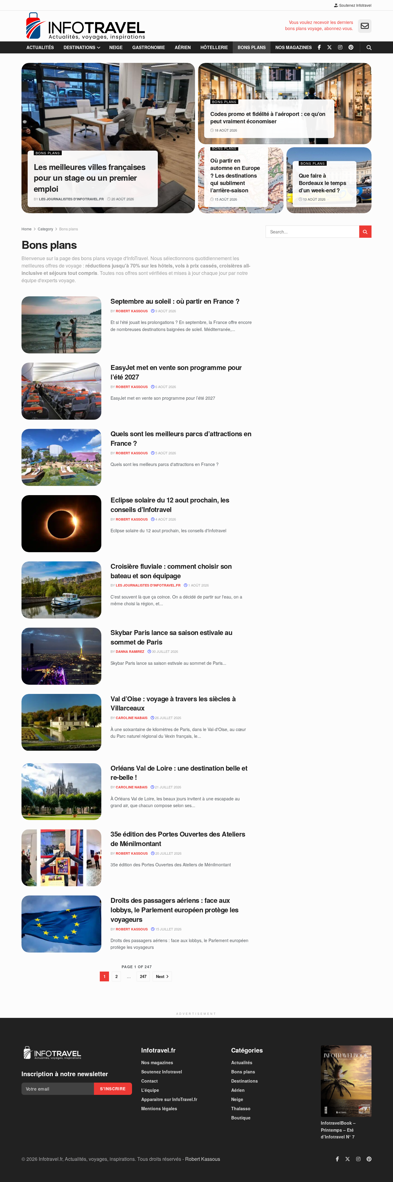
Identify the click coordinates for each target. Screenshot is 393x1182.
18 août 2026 (225, 130)
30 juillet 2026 (164, 651)
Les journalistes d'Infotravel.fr (71, 199)
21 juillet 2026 (167, 786)
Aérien (183, 47)
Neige (116, 47)
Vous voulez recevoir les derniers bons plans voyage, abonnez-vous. (319, 25)
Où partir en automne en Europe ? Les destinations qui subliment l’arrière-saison (235, 175)
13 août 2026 (313, 199)
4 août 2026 (165, 519)
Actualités (40, 47)
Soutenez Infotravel (355, 5)
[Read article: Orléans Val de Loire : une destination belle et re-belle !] (61, 791)
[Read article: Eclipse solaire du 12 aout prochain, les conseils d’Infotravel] (61, 523)
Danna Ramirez (130, 651)
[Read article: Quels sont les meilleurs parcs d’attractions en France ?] (61, 457)
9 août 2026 (165, 310)
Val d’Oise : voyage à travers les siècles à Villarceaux (173, 703)
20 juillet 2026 (167, 853)
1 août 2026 (198, 585)
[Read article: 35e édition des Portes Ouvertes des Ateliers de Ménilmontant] (61, 857)
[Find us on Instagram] (340, 47)
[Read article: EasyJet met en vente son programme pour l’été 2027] (61, 391)
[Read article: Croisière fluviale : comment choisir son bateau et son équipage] (61, 589)
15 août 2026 (225, 199)
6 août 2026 (165, 386)
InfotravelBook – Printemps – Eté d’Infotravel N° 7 (338, 1130)
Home (26, 228)
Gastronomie (148, 47)
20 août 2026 (122, 198)
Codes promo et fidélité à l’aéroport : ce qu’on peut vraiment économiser (267, 117)
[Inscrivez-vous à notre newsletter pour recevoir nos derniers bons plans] (365, 26)
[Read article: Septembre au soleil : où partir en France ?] (61, 324)
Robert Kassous (132, 311)
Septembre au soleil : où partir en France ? (175, 301)
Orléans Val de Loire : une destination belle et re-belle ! (179, 772)
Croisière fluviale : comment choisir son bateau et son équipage (171, 570)
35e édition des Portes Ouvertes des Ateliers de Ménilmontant (178, 838)
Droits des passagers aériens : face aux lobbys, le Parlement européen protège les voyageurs (175, 909)
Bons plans (252, 47)
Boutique (241, 1118)
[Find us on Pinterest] (350, 47)
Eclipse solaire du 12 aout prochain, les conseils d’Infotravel (170, 504)
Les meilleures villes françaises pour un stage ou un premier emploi (89, 177)
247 (143, 976)
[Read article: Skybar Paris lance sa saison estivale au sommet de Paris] (61, 656)
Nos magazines (293, 47)
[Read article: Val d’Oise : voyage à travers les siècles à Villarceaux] (61, 722)
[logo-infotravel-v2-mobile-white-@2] (52, 1052)
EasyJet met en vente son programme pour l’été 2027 (176, 372)
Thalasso (241, 1108)
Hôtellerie (214, 47)
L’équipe (150, 1090)
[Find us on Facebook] (319, 47)
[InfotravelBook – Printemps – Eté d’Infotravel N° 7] (346, 1081)
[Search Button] (369, 47)
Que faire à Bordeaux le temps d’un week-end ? (322, 182)
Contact (149, 1081)
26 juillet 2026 (167, 717)
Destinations (79, 47)
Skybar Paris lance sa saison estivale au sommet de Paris (171, 637)
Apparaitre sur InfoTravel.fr (169, 1099)
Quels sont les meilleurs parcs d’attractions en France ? (181, 438)
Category (45, 228)
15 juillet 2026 (167, 928)
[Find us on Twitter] (329, 47)
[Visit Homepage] (85, 26)
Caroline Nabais (131, 717)
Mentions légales (159, 1108)
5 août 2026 (165, 452)
